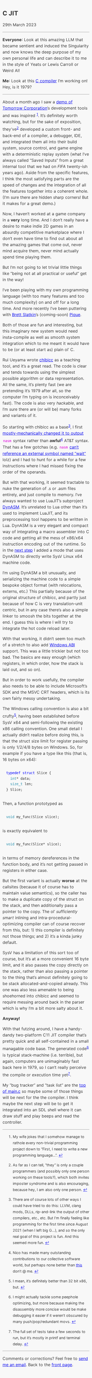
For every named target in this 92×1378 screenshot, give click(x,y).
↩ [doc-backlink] (61, 1155)
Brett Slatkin (24, 314)
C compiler (46, 80)
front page (62, 1364)
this (79, 1265)
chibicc (46, 359)
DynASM (11, 506)
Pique (75, 314)
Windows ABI (62, 644)
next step (24, 550)
